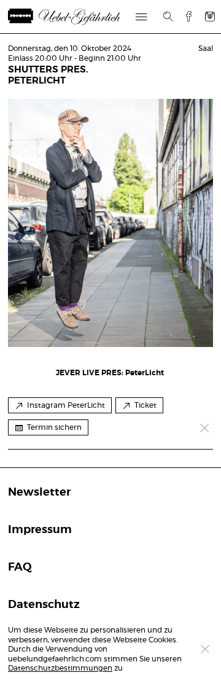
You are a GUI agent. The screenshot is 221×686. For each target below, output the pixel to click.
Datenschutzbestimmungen (60, 668)
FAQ (20, 567)
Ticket (145, 405)
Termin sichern (54, 427)
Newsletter (39, 492)
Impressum (40, 530)
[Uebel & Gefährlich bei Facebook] (184, 16)
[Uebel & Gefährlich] (78, 17)
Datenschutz (44, 604)
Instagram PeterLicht (66, 405)
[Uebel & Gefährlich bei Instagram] (210, 16)
